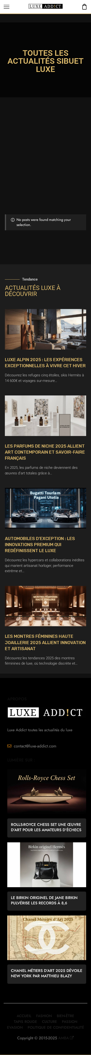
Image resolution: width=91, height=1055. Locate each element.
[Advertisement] (45, 166)
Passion (69, 1021)
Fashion (44, 1016)
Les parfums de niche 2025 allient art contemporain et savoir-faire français (45, 452)
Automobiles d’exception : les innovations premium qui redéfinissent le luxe (40, 544)
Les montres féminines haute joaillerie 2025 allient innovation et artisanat (45, 642)
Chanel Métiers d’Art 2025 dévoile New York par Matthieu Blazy (46, 973)
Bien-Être (65, 1016)
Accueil (24, 1016)
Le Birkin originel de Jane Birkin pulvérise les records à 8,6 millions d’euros (44, 900)
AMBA (63, 1038)
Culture (49, 1021)
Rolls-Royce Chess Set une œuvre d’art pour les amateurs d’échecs (46, 827)
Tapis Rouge (25, 1021)
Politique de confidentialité (56, 1027)
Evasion (15, 1027)
